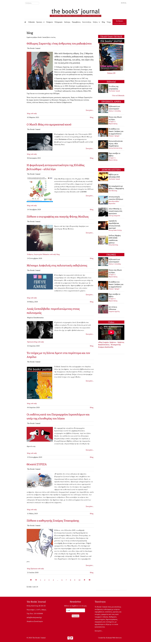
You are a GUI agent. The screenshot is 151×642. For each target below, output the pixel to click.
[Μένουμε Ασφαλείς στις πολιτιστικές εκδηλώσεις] (40, 281)
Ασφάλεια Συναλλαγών (35, 621)
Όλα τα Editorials (118, 95)
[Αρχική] (26, 22)
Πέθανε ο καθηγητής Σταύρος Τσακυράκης (53, 520)
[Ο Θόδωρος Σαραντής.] (40, 70)
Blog (91, 117)
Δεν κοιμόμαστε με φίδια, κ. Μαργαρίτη (116, 187)
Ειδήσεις (30, 254)
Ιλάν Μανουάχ (113, 190)
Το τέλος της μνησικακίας (113, 87)
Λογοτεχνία (38, 254)
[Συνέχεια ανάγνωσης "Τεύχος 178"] (111, 55)
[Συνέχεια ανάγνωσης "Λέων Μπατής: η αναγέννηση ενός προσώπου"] (103, 212)
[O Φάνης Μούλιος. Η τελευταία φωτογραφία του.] (40, 238)
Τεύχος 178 (111, 73)
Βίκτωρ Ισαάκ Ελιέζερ (115, 230)
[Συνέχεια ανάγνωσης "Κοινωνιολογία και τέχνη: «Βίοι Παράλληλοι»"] (103, 144)
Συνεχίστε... (90, 110)
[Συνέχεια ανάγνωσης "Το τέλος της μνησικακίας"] (103, 88)
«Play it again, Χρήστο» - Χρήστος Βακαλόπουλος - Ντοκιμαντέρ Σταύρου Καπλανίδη (111, 344)
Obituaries (45, 254)
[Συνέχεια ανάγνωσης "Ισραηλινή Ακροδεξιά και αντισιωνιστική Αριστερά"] (103, 225)
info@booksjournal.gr (34, 617)
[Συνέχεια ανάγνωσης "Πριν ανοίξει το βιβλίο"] (103, 156)
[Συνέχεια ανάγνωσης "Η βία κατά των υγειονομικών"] (103, 108)
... (57, 580)
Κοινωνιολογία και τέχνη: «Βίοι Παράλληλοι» (116, 143)
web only (34, 113)
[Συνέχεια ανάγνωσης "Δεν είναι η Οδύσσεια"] (103, 309)
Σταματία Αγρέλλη (114, 311)
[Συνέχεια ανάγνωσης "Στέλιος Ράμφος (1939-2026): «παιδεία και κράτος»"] (103, 240)
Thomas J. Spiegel (114, 136)
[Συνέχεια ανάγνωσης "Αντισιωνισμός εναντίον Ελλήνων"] (103, 200)
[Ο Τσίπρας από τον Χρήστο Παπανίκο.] (40, 480)
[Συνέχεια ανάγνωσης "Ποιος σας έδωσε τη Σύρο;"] (103, 120)
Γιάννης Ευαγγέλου (114, 215)
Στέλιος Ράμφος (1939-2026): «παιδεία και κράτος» (115, 239)
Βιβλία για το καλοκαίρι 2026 (114, 175)
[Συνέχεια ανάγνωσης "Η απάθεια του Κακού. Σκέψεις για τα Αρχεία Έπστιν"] (103, 132)
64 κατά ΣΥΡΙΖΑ (37, 464)
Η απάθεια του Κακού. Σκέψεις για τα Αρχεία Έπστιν (116, 131)
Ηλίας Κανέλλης (113, 245)
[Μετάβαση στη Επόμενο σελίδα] (84, 580)
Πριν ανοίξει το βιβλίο (114, 154)
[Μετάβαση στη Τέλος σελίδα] (89, 580)
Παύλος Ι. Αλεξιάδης (115, 111)
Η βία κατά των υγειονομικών (114, 107)
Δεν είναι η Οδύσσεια (113, 308)
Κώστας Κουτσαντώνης (115, 148)
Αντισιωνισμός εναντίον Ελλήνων (116, 197)
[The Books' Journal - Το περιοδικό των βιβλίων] (75, 12)
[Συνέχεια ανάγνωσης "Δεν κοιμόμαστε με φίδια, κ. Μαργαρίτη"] (103, 188)
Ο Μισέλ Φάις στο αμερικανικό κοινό (49, 124)
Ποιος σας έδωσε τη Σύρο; (115, 118)
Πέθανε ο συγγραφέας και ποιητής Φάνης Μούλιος (58, 216)
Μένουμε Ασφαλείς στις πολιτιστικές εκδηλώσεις (57, 265)
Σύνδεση (123, 3)
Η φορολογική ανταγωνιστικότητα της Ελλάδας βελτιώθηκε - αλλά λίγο (56, 167)
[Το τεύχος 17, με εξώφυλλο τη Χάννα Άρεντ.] (40, 382)
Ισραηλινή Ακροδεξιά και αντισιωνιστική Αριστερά (114, 224)
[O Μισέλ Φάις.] (40, 142)
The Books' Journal (114, 91)
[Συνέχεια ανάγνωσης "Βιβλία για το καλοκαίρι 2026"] (103, 176)
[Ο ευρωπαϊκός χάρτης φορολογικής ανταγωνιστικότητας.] (40, 190)
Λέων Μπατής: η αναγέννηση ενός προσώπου (115, 211)
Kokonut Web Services (114, 638)
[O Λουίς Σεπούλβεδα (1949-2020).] (40, 330)
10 (79, 580)
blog (28, 113)
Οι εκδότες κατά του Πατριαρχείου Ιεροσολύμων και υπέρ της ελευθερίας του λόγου (58, 416)
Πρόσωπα (30, 342)
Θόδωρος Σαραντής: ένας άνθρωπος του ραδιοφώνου (59, 43)
